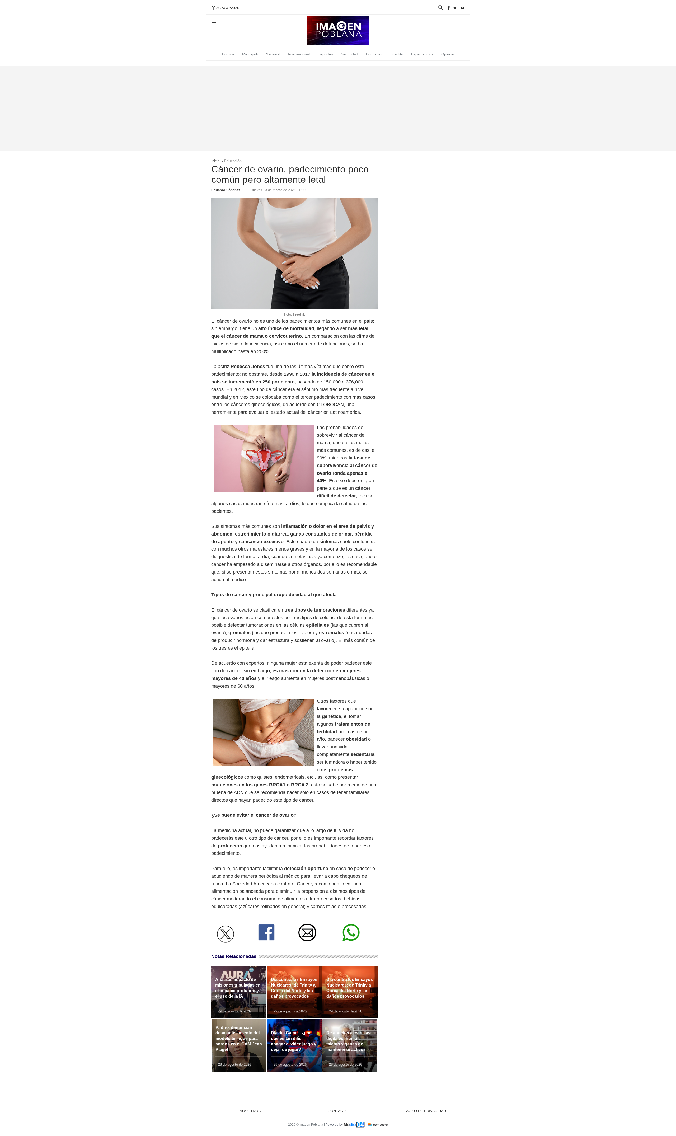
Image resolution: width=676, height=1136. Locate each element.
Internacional (299, 54)
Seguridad (349, 54)
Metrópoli (250, 54)
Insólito (397, 54)
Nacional (273, 54)
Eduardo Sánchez (225, 190)
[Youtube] (462, 8)
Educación (374, 54)
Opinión (447, 54)
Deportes (325, 54)
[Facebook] (449, 8)
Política (228, 54)
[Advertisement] (338, 108)
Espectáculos (422, 54)
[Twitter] (455, 8)
